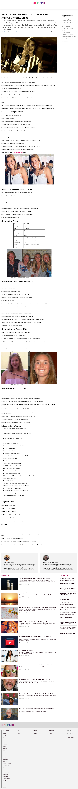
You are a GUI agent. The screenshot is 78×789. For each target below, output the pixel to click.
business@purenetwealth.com (72, 734)
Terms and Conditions (70, 737)
